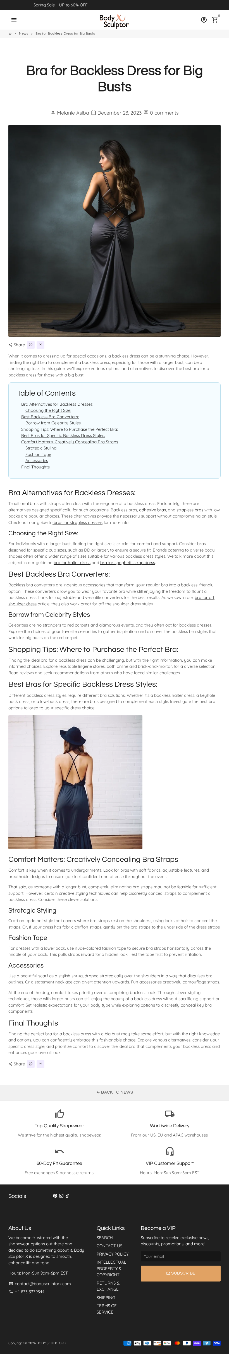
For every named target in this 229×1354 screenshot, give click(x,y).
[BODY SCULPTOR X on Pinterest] (55, 1195)
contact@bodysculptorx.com (40, 1283)
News (23, 33)
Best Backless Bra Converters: (50, 416)
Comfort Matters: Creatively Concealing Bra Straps (69, 441)
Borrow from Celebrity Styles (53, 422)
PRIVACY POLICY (112, 1254)
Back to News (114, 1092)
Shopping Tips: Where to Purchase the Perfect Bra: (69, 429)
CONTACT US (109, 1245)
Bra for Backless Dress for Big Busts (65, 33)
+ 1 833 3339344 (26, 1291)
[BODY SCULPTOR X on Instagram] (61, 1195)
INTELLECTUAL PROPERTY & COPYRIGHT (111, 1268)
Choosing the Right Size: (48, 410)
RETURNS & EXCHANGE (108, 1286)
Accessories (36, 460)
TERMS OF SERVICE (106, 1309)
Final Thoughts (35, 467)
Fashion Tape (38, 454)
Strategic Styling (40, 448)
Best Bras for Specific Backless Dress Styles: (63, 435)
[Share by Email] (40, 345)
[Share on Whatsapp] (31, 345)
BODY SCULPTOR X (51, 1343)
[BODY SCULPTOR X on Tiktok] (67, 1195)
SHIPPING (106, 1297)
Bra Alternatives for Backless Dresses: (57, 404)
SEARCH (105, 1237)
